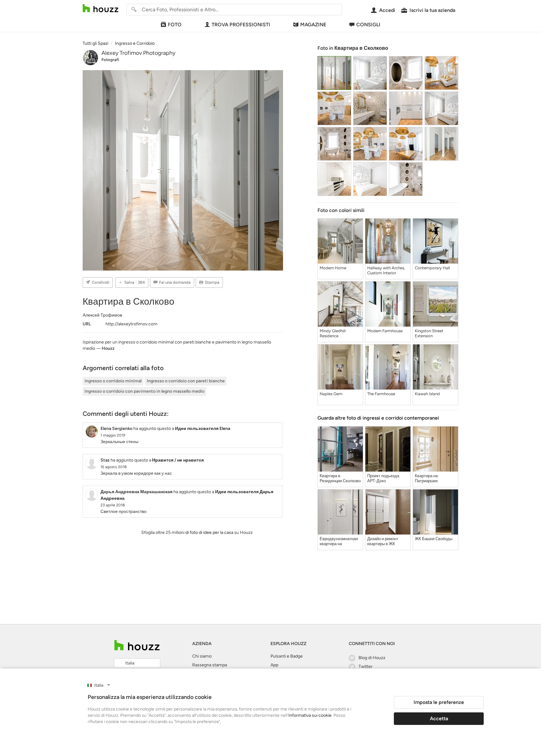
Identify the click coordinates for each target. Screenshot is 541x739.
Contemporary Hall (432, 268)
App (274, 665)
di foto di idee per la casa (209, 532)
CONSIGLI (368, 25)
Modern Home (333, 268)
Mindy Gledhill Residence (333, 333)
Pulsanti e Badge (286, 656)
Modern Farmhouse (385, 330)
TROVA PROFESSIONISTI (241, 25)
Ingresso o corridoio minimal (113, 381)
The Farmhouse (381, 393)
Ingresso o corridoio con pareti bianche (186, 381)
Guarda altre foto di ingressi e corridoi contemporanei (378, 418)
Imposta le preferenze (439, 702)
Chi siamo (202, 656)
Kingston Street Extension (429, 333)
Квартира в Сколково (361, 48)
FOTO (175, 25)
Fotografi (110, 59)
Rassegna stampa (209, 665)
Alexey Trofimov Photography (138, 52)
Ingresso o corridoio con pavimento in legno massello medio (144, 391)
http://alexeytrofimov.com (131, 324)
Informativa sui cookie (310, 715)
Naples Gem (331, 393)
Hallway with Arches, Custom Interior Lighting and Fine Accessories (386, 271)
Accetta (439, 718)
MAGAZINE (313, 25)
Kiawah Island (427, 393)
